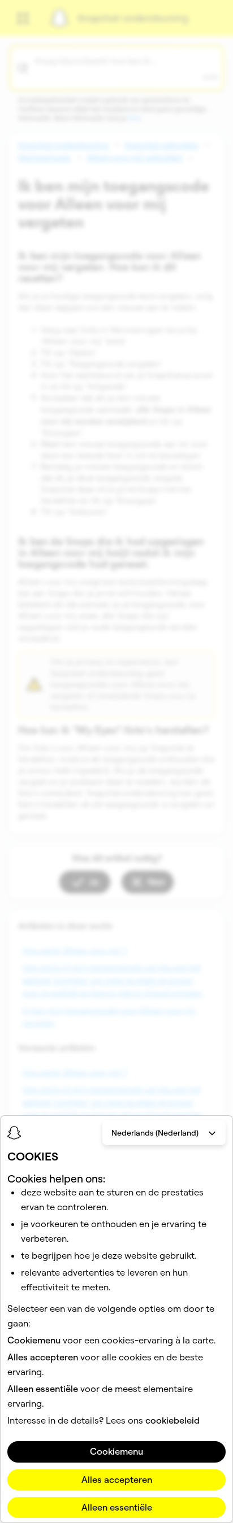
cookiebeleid (172, 1420)
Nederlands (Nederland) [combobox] (155, 1133)
